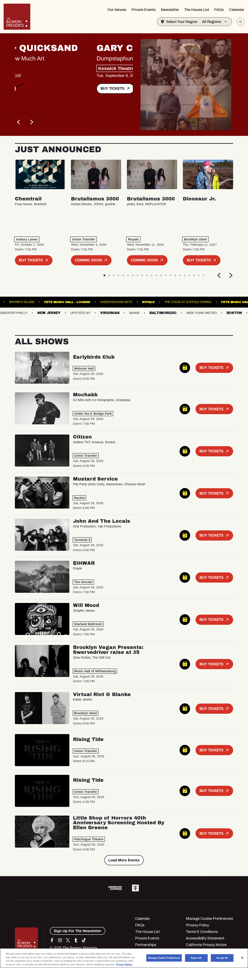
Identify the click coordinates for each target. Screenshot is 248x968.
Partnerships (145, 945)
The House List (196, 10)
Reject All (196, 958)
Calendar (236, 10)
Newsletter (170, 10)
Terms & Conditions (202, 932)
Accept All (222, 958)
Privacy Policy (197, 925)
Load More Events (124, 860)
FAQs (219, 10)
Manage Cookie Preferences (164, 958)
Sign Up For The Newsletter (77, 931)
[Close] (242, 958)
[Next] (31, 122)
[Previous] (19, 122)
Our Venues (116, 10)
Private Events (143, 10)
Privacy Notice (124, 964)
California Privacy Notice (206, 945)
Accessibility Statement (205, 938)
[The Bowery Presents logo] (17, 17)
